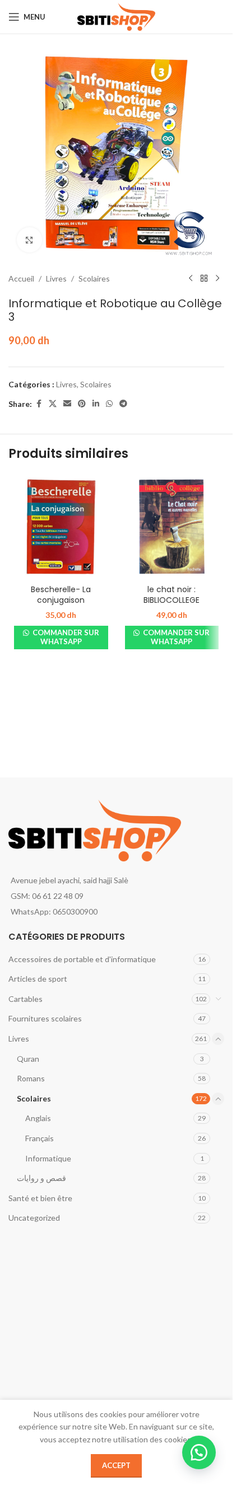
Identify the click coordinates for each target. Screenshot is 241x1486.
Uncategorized (34, 1217)
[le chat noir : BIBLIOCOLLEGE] (172, 526)
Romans (31, 1078)
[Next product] (217, 278)
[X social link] (52, 403)
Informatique (48, 1158)
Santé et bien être (40, 1198)
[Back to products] (204, 278)
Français (39, 1138)
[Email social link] (67, 403)
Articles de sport (37, 978)
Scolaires (94, 278)
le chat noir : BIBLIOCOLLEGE (171, 595)
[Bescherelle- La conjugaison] (61, 526)
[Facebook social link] (38, 403)
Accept (116, 1465)
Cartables (25, 999)
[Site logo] (116, 16)
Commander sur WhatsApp (65, 637)
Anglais (38, 1118)
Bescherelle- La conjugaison (61, 595)
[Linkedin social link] (96, 403)
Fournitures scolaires (45, 1018)
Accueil (21, 278)
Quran (28, 1058)
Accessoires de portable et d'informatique (82, 959)
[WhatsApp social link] (109, 403)
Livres (56, 278)
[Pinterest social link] (82, 403)
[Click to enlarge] (29, 239)
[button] (199, 1452)
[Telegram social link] (123, 403)
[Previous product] (190, 278)
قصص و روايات (41, 1178)
